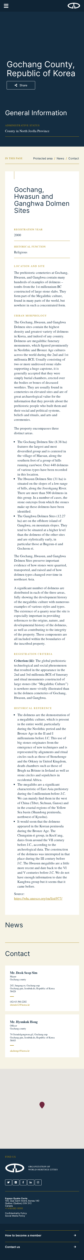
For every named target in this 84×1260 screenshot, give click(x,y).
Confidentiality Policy (16, 1213)
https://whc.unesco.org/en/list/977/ (38, 898)
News (60, 158)
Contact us (12, 1247)
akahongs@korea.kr (19, 1050)
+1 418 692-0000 (14, 1208)
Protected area (43, 158)
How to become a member (23, 1235)
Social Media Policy (15, 1216)
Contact (73, 158)
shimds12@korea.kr (20, 1004)
